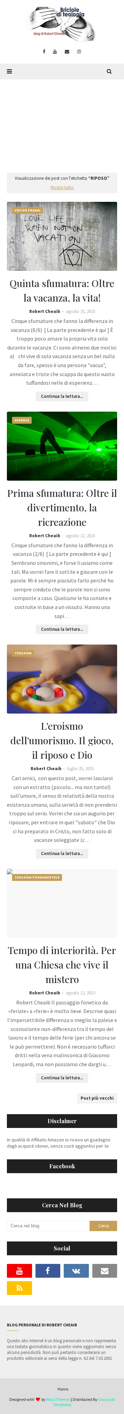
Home (63, 1389)
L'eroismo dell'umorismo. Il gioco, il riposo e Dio (62, 740)
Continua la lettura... (62, 396)
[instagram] (79, 52)
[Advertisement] (62, 122)
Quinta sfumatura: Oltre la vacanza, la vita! (62, 290)
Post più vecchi (97, 1098)
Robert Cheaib (44, 311)
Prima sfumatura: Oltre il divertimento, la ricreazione (62, 507)
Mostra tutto (62, 187)
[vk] (76, 1271)
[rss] (19, 1288)
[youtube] (55, 52)
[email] (67, 52)
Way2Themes (58, 1399)
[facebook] (44, 52)
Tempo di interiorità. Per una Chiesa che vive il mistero (62, 964)
